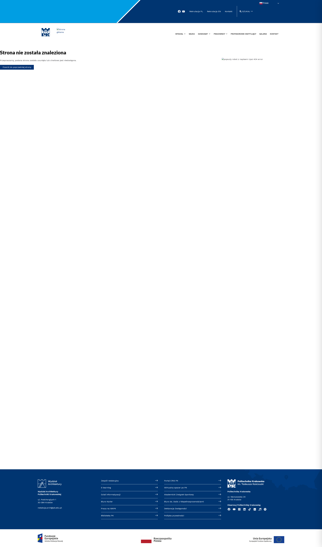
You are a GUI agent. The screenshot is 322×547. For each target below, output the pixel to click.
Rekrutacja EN (214, 11)
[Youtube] (183, 11)
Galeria (263, 34)
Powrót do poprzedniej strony (17, 67)
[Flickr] (254, 509)
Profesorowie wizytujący (243, 34)
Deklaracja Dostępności (175, 508)
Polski (266, 3)
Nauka (192, 34)
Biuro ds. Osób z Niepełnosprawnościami (184, 501)
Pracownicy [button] (219, 34)
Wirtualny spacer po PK (175, 487)
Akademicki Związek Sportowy (179, 494)
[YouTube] (234, 509)
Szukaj (246, 11)
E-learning (106, 487)
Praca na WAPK (108, 508)
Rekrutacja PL (196, 11)
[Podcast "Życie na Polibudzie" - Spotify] (265, 509)
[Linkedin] (244, 509)
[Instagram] (239, 509)
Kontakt (228, 11)
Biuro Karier (107, 501)
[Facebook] (179, 11)
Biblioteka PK (107, 515)
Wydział (179, 34)
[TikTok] (249, 509)
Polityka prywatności (174, 515)
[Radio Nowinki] (259, 509)
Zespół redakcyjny (110, 481)
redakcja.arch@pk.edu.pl (50, 508)
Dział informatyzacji (110, 494)
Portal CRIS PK (171, 481)
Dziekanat (203, 34)
